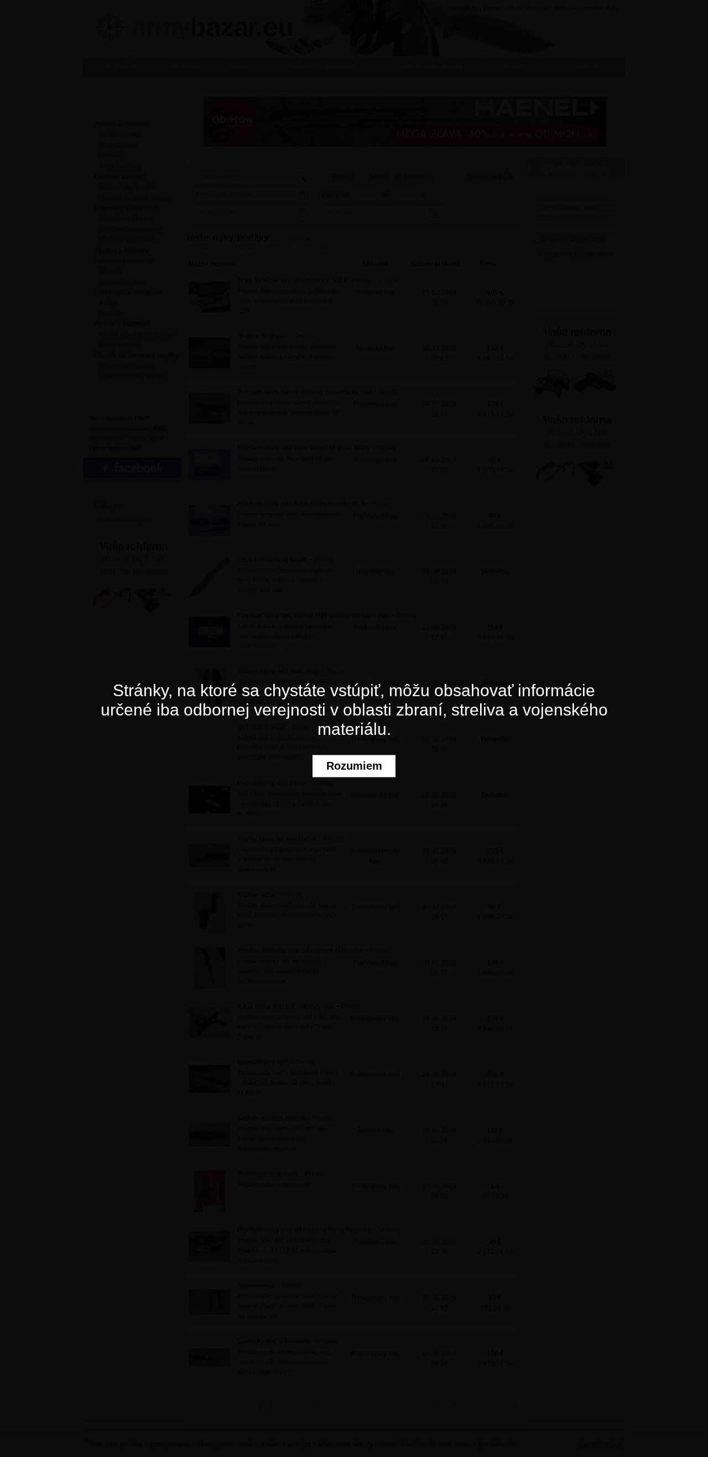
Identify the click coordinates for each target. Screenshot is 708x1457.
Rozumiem (354, 766)
